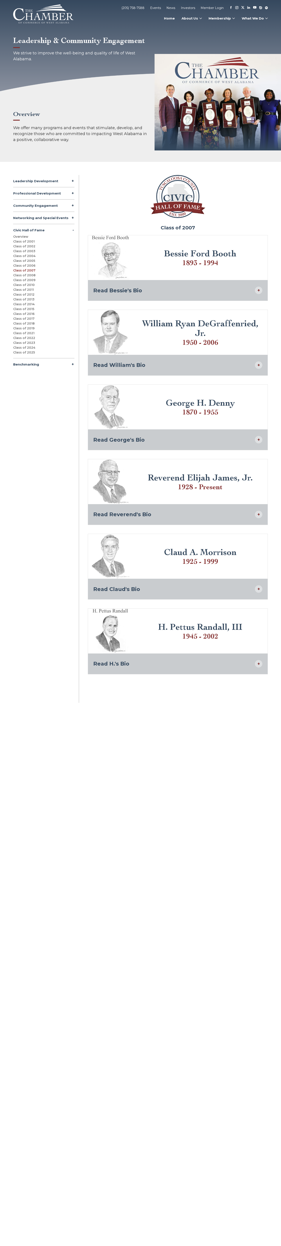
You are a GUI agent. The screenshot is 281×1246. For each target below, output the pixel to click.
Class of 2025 (24, 352)
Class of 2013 (23, 299)
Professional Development (37, 193)
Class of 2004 (24, 256)
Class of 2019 (23, 328)
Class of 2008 (24, 275)
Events (155, 8)
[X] (242, 8)
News (170, 8)
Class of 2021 (23, 333)
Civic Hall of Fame (29, 230)
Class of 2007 (24, 270)
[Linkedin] (248, 8)
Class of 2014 (24, 304)
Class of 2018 (24, 323)
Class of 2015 (23, 309)
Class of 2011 (23, 289)
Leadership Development (35, 181)
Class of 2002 (24, 246)
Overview (20, 236)
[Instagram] (236, 8)
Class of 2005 (24, 260)
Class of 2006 (24, 265)
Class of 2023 (24, 343)
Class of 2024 (24, 347)
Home (169, 18)
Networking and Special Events (40, 218)
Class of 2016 (23, 314)
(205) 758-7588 (132, 8)
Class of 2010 (24, 285)
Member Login (212, 8)
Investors (188, 8)
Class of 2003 (24, 251)
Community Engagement (35, 206)
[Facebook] (230, 8)
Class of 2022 (24, 338)
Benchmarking (26, 364)
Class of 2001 (24, 241)
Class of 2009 (24, 280)
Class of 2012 (23, 294)
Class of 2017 (23, 318)
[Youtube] (254, 8)
